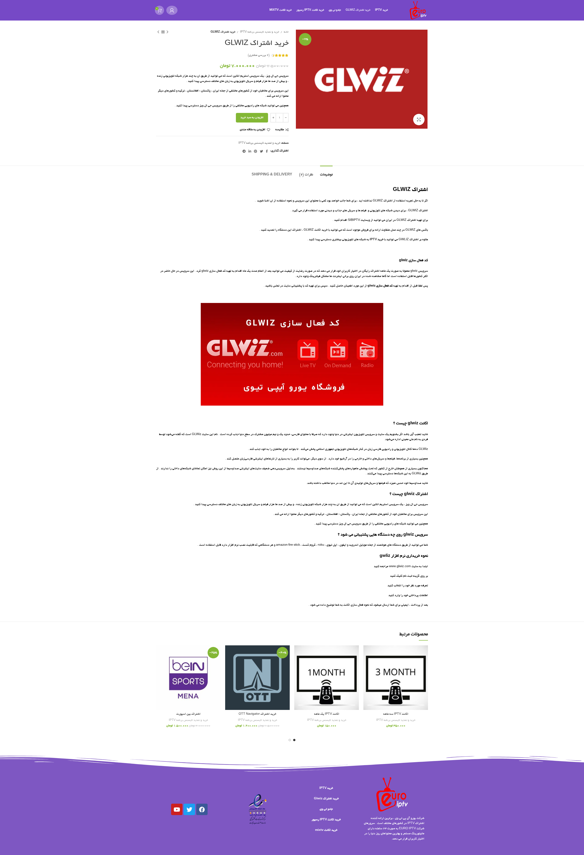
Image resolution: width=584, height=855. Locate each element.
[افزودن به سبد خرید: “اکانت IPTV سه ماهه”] (367, 663)
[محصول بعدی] (158, 32)
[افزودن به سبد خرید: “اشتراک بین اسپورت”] (159, 663)
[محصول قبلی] (167, 32)
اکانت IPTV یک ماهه (326, 714)
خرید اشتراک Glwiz (326, 798)
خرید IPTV (326, 788)
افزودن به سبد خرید (251, 117)
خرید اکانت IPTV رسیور (326, 819)
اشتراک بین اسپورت (188, 714)
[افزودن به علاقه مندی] (367, 653)
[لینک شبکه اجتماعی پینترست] (255, 151)
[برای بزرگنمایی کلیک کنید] (419, 119)
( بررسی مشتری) (259, 55)
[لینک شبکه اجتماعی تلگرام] (244, 151)
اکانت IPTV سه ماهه (395, 714)
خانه (286, 32)
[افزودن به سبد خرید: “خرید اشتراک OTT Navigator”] (228, 663)
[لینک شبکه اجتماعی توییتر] (261, 151)
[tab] (326, 173)
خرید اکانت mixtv (326, 830)
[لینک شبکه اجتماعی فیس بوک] (266, 151)
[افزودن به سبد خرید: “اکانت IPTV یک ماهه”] (297, 663)
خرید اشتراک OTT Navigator (257, 714)
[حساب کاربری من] (171, 10)
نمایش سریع (367, 673)
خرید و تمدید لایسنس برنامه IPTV (259, 32)
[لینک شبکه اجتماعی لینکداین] (250, 151)
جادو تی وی (326, 809)
